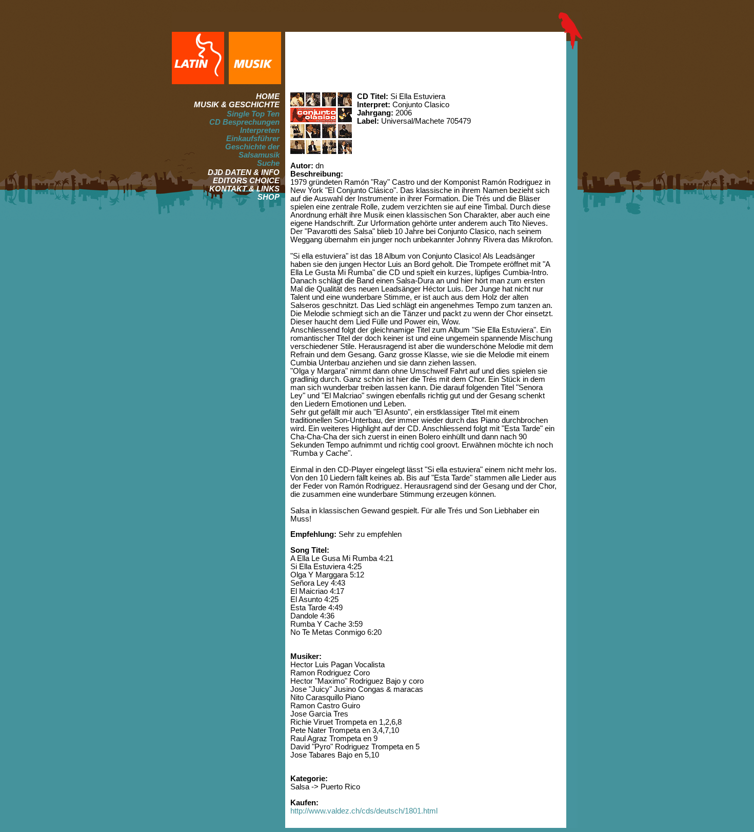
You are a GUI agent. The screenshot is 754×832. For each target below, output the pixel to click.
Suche (268, 163)
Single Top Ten (253, 114)
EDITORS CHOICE (246, 181)
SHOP (268, 197)
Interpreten (260, 130)
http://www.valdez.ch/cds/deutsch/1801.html (364, 811)
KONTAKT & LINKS (244, 189)
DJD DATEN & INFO (244, 172)
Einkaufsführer (253, 138)
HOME (268, 96)
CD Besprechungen (244, 122)
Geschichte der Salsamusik (252, 151)
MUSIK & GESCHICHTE (237, 105)
